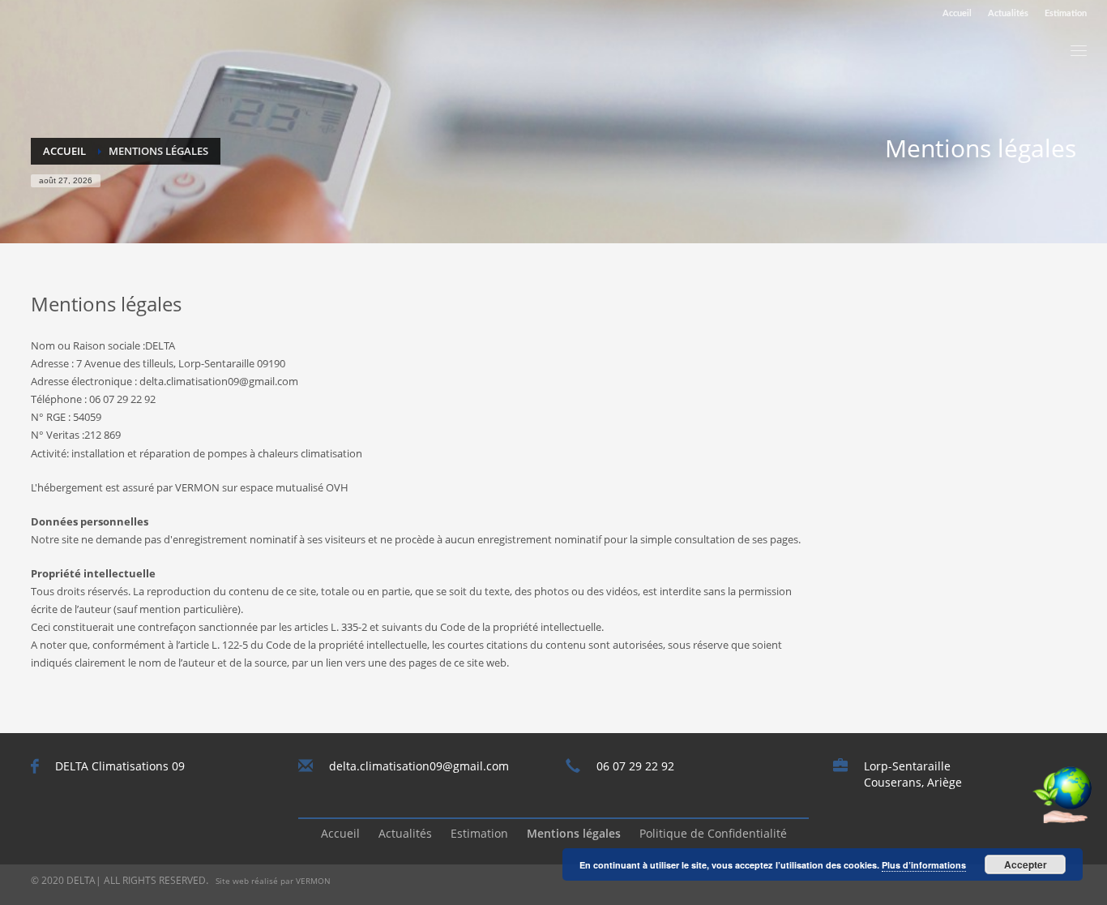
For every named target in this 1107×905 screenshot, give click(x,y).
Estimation (1066, 13)
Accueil (957, 13)
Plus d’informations (924, 865)
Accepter (1025, 864)
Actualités (1008, 13)
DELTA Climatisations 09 (120, 766)
